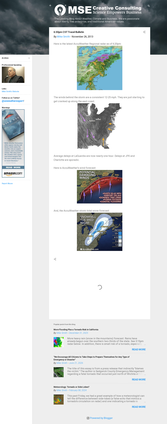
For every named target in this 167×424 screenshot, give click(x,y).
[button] (144, 32)
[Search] (148, 6)
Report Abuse (7, 183)
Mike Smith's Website (10, 91)
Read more (139, 349)
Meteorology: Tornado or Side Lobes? (71, 387)
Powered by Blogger (101, 418)
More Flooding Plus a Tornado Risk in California (76, 329)
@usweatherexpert (13, 101)
